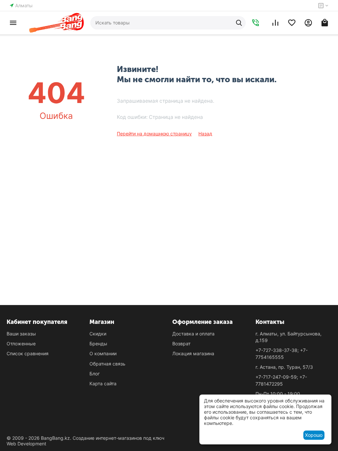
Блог (94, 373)
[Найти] (239, 23)
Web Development (26, 443)
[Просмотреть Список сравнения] (275, 22)
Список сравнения (28, 353)
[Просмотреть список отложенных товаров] (291, 22)
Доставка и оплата (193, 333)
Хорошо (313, 435)
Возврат (181, 343)
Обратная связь (107, 363)
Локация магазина (193, 353)
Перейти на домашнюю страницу (154, 133)
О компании (103, 353)
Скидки (97, 333)
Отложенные (21, 343)
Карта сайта (103, 383)
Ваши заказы (21, 333)
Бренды (98, 343)
